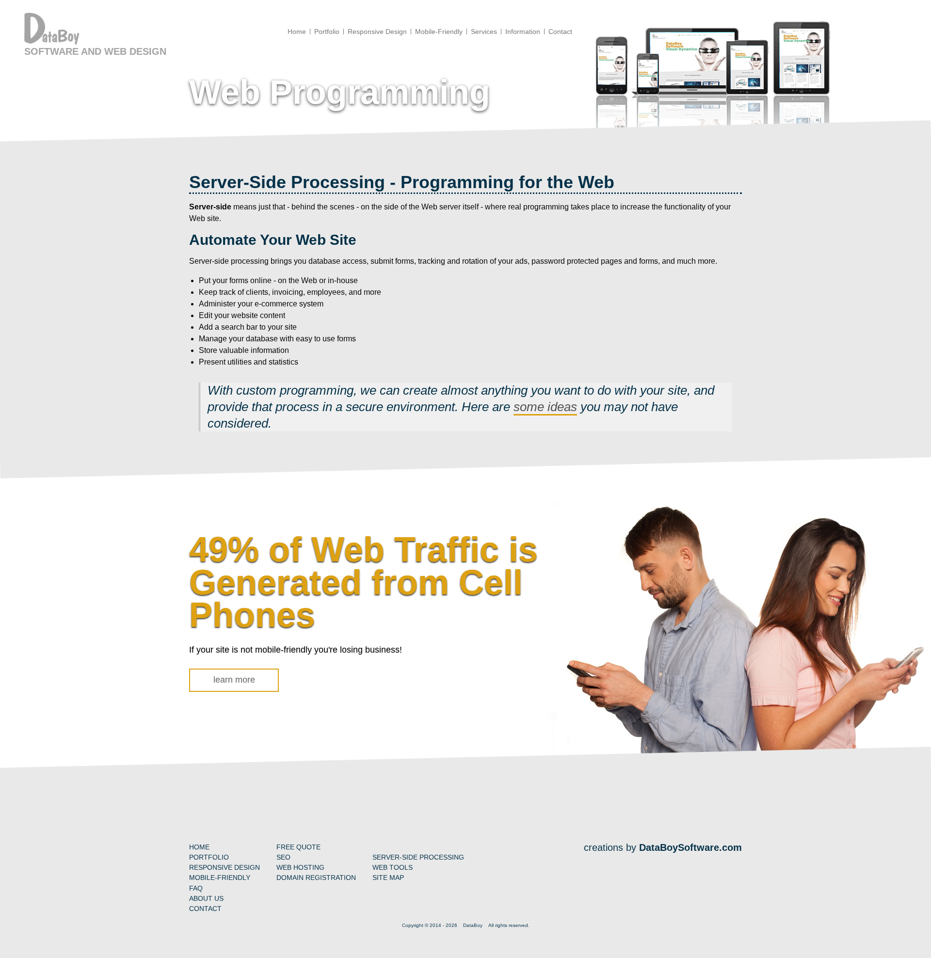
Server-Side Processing (418, 857)
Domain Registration (316, 877)
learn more (234, 680)
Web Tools (392, 867)
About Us (206, 898)
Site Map (388, 877)
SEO (283, 857)
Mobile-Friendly (219, 877)
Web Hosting (300, 867)
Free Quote (298, 847)
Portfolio (209, 857)
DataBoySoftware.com (690, 847)
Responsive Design (224, 867)
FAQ (196, 888)
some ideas (545, 406)
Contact (205, 908)
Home (199, 847)
